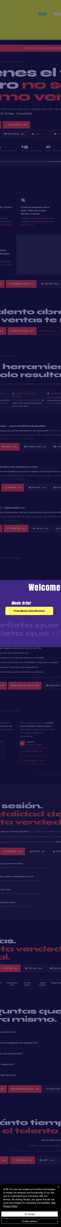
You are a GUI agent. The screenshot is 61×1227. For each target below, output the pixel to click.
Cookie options (29, 1221)
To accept (30, 1214)
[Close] (56, 1189)
